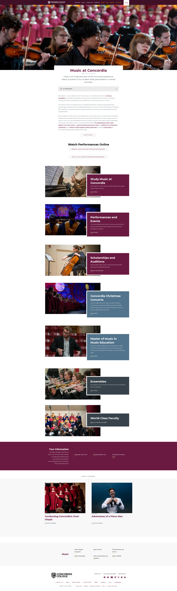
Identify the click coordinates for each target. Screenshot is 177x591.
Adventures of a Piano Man (107, 516)
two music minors (69, 125)
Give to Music (88, 134)
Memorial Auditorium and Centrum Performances (88, 149)
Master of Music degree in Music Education (83, 127)
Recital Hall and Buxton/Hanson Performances (88, 156)
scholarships (107, 127)
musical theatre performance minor (88, 125)
